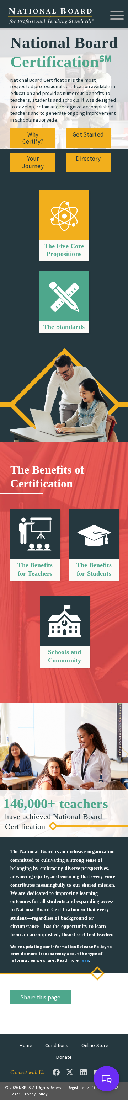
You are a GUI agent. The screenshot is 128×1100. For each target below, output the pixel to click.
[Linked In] (83, 1072)
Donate (64, 1057)
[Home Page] (50, 15)
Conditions (56, 1045)
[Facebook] (56, 1072)
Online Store (95, 1045)
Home (26, 1045)
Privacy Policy (35, 1093)
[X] (69, 1072)
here (84, 960)
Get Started (88, 134)
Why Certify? (32, 138)
